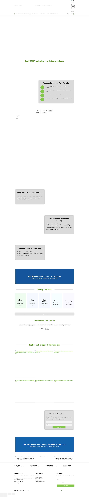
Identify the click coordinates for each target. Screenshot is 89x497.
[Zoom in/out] (2, 494)
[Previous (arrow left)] (2, 496)
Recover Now (56, 304)
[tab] (38, 111)
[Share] (9, 494)
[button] (71, 130)
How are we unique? (38, 480)
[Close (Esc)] (13, 494)
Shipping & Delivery (38, 477)
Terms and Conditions (39, 478)
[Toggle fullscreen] (5, 494)
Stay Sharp (44, 304)
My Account (37, 475)
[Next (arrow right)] (5, 496)
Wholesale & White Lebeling (40, 481)
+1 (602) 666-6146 (19, 5)
